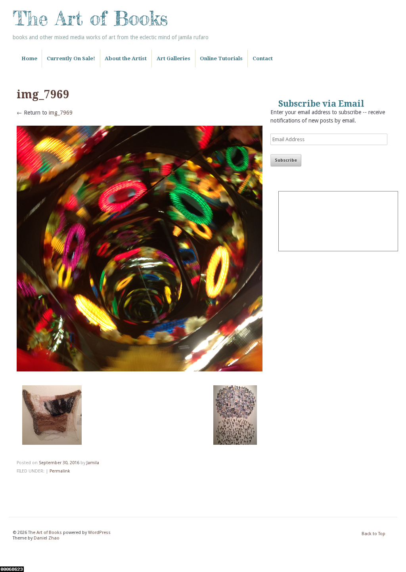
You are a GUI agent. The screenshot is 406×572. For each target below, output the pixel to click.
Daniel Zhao (46, 538)
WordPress (99, 532)
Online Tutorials (221, 58)
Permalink (60, 471)
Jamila (92, 462)
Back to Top (373, 533)
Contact (263, 58)
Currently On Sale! (71, 58)
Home (29, 58)
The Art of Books (90, 18)
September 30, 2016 (59, 462)
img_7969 (61, 112)
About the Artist (126, 58)
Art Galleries (173, 58)
